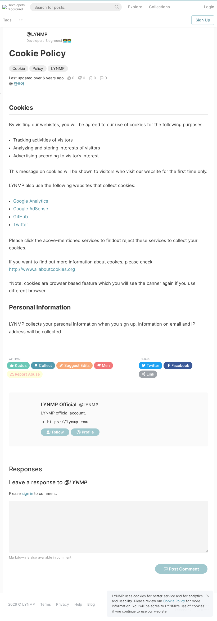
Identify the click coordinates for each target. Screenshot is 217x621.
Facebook (179, 365)
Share (146, 359)
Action (14, 359)
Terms (45, 604)
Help (78, 604)
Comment (184, 569)
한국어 (19, 83)
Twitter (20, 224)
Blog (91, 604)
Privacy (62, 604)
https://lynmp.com (67, 421)
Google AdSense (30, 208)
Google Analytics (30, 201)
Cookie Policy (174, 601)
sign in (27, 493)
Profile (87, 432)
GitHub (20, 216)
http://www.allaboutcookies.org (42, 269)
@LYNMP (36, 34)
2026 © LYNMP (21, 604)
